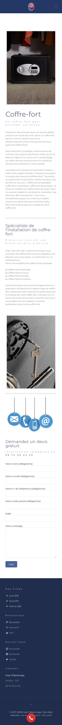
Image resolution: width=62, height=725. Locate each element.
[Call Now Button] (31, 718)
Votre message (13, 526)
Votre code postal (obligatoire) (23, 501)
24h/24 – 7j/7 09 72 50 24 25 (14, 680)
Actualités (14, 648)
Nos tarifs (14, 627)
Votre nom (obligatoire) (19, 463)
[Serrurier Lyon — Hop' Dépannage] (31, 7)
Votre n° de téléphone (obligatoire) (25, 488)
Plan (11, 632)
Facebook (14, 654)
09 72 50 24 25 (19, 455)
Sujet (8, 513)
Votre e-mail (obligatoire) (19, 476)
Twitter (12, 659)
